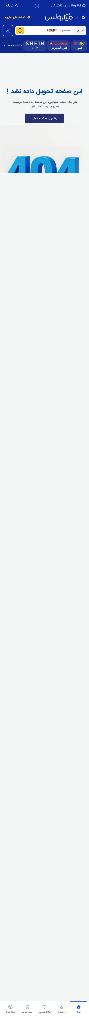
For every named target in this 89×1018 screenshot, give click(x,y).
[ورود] (8, 30)
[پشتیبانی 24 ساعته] (37, 5)
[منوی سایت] (77, 17)
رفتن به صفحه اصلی (44, 118)
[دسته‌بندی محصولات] (83, 17)
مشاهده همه (15, 45)
